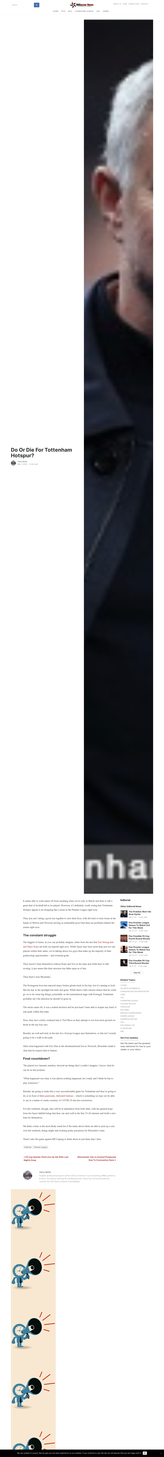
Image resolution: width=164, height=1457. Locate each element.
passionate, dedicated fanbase (59, 1095)
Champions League (84, 11)
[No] (161, 1453)
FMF (122, 1031)
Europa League (127, 1016)
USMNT (106, 11)
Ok (145, 1453)
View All (137, 973)
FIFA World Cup (127, 1025)
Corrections (133, 4)
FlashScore (126, 1028)
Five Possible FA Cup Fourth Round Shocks (139, 937)
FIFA (63, 11)
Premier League (40, 1147)
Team (125, 4)
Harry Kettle (22, 461)
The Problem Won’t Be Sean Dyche (140, 912)
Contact (144, 4)
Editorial (27, 1147)
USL (98, 11)
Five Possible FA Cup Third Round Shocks (139, 961)
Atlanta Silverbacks (130, 988)
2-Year (123, 985)
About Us (117, 4)
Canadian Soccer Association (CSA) (134, 992)
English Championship (130, 1013)
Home (55, 11)
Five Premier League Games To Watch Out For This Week (139, 925)
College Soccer (128, 1004)
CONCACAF (125, 1007)
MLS (70, 11)
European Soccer (128, 1019)
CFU (122, 998)
